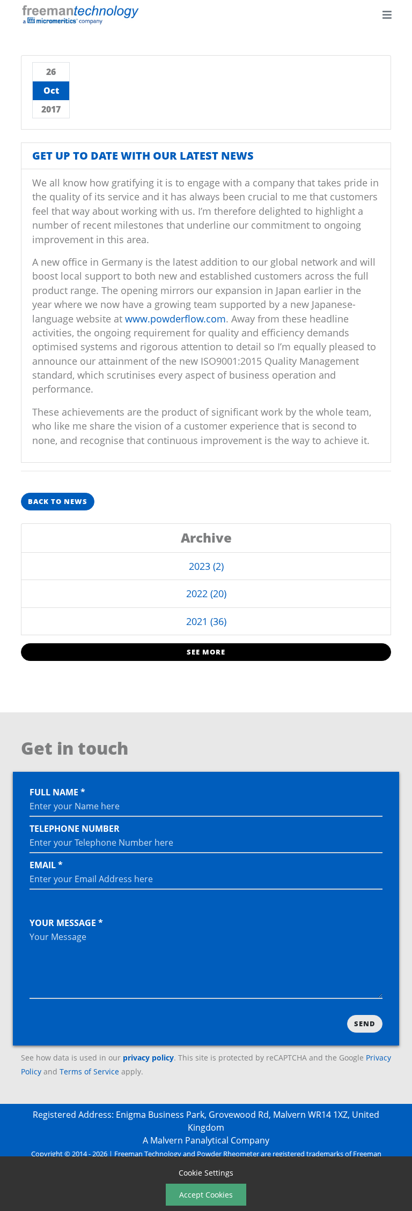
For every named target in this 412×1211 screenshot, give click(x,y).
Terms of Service (89, 1071)
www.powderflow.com (175, 318)
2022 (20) (206, 593)
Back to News (57, 501)
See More (206, 652)
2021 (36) (206, 621)
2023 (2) (206, 566)
